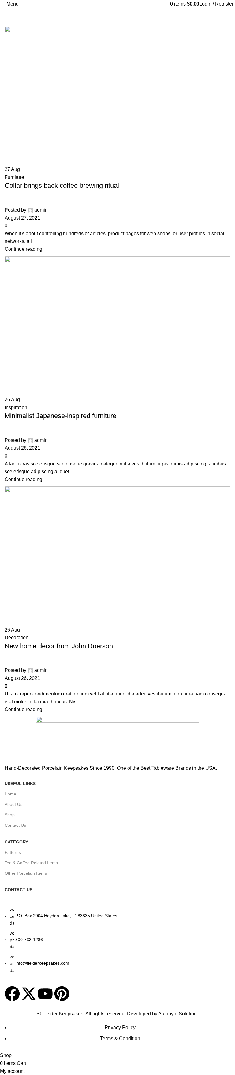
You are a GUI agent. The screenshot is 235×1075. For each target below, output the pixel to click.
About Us (13, 804)
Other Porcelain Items (26, 873)
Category (16, 842)
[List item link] (117, 943)
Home (10, 793)
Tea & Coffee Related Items (31, 862)
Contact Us (15, 825)
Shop (10, 814)
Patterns (13, 852)
